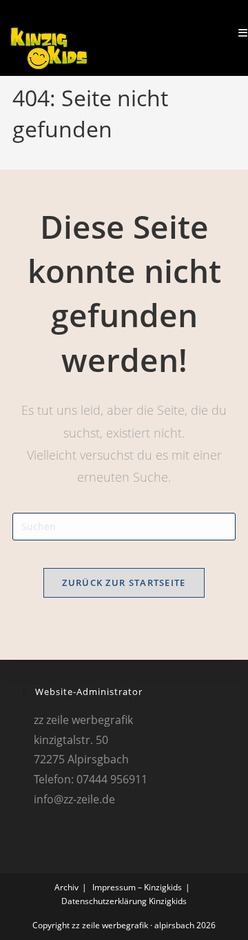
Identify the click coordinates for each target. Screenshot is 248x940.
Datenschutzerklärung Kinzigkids (124, 901)
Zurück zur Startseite (123, 582)
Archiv (66, 887)
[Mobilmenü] (238, 33)
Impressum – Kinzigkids (137, 887)
